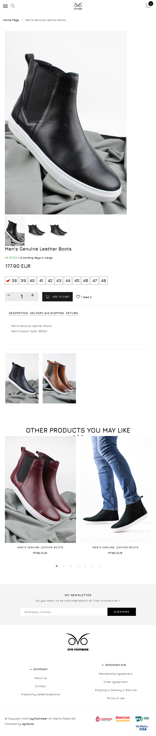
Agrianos (28, 723)
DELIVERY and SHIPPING (47, 313)
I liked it (86, 297)
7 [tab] (99, 566)
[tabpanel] (40, 496)
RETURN (72, 313)
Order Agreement (116, 681)
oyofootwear (38, 718)
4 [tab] (78, 566)
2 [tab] (63, 566)
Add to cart (60, 296)
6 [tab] (92, 566)
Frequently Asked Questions (40, 694)
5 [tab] (85, 566)
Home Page (11, 20)
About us (40, 678)
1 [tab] (56, 566)
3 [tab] (71, 566)
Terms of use (116, 698)
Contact (40, 686)
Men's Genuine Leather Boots (40, 547)
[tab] (18, 313)
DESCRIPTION (18, 313)
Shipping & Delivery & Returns (116, 690)
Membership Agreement (116, 673)
